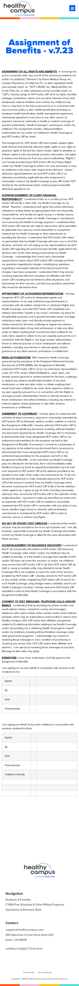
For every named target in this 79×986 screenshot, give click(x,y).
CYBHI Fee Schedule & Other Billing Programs (35, 904)
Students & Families (18, 899)
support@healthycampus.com (24, 929)
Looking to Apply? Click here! (24, 948)
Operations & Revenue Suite (24, 910)
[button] (72, 8)
